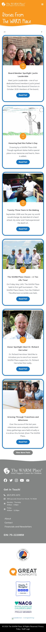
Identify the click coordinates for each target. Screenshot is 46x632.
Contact (9, 522)
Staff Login (26, 629)
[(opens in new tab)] (23, 617)
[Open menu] (42, 4)
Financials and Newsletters (18, 526)
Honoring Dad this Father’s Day (23, 143)
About (8, 518)
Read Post (24, 95)
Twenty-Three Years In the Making (23, 210)
